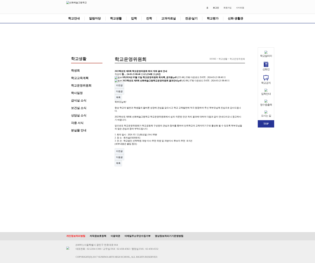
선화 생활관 (235, 18)
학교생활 (116, 18)
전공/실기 (191, 18)
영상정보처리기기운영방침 (169, 236)
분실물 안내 (78, 130)
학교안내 (74, 18)
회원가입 (227, 8)
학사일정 (77, 92)
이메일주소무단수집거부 (138, 236)
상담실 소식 (78, 115)
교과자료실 (168, 18)
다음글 (119, 91)
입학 (134, 18)
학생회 (75, 70)
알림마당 (95, 18)
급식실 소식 (78, 100)
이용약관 (115, 236)
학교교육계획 (80, 78)
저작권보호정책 (98, 236)
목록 (118, 97)
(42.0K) (156, 80)
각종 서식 (77, 122)
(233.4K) (154, 77)
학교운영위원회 (81, 85)
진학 (149, 18)
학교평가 (213, 18)
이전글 (119, 85)
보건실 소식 (78, 107)
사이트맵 (240, 8)
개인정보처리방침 (75, 236)
